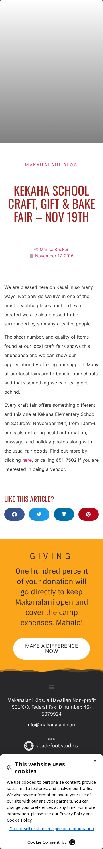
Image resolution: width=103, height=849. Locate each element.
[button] (14, 514)
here (27, 460)
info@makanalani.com (51, 725)
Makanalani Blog (51, 164)
